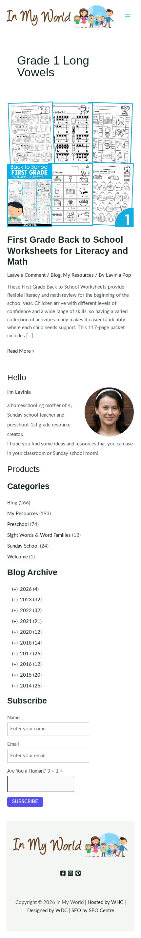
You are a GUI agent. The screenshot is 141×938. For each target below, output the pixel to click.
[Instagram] (70, 873)
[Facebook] (63, 873)
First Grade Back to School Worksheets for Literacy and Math (67, 251)
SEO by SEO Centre (92, 910)
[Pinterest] (78, 873)
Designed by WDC (47, 910)
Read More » (20, 352)
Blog (55, 275)
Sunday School (23, 546)
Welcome (17, 556)
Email (13, 744)
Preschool (18, 524)
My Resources (78, 275)
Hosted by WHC (105, 902)
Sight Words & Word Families (39, 535)
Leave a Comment (26, 275)
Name (13, 717)
